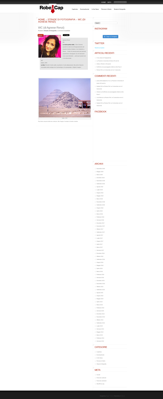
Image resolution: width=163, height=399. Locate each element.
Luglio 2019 (100, 189)
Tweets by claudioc (99, 48)
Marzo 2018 (100, 214)
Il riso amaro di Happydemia (104, 58)
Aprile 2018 (100, 211)
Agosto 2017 (100, 235)
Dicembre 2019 (101, 177)
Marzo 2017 (100, 247)
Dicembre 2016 (101, 253)
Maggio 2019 (100, 196)
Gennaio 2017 (100, 250)
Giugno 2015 (100, 295)
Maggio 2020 (100, 171)
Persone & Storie (106, 9)
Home (103, 2)
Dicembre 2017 (101, 223)
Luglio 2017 (100, 238)
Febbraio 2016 (100, 274)
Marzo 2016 (100, 271)
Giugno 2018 (100, 208)
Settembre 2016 (101, 259)
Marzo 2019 (100, 199)
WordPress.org (100, 384)
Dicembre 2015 (101, 280)
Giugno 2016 (100, 262)
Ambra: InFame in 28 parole (104, 64)
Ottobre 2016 (100, 256)
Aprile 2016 (100, 268)
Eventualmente (84, 9)
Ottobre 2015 (100, 286)
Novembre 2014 (101, 317)
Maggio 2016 (100, 265)
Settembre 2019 (101, 183)
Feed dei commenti (101, 381)
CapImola (75, 9)
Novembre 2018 (101, 202)
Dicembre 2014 (101, 314)
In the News (95, 9)
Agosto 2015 (100, 292)
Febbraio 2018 (100, 217)
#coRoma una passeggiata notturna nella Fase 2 (109, 67)
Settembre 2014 (101, 323)
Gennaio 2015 (100, 311)
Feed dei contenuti (101, 377)
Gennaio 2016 (100, 277)
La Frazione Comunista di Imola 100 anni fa (108, 61)
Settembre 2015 (101, 289)
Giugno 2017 (100, 241)
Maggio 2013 (100, 332)
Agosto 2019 (100, 186)
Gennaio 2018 (100, 220)
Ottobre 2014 (100, 320)
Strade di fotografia (119, 9)
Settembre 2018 (101, 205)
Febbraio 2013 (100, 338)
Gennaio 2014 (100, 329)
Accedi (98, 374)
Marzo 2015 (100, 304)
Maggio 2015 (100, 298)
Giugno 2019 (100, 192)
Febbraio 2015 (100, 307)
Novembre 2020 (101, 168)
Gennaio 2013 (100, 341)
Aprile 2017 (100, 244)
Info (109, 2)
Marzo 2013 (100, 335)
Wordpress (122, 396)
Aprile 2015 (100, 301)
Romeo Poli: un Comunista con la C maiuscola (108, 70)
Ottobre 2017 (100, 229)
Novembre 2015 (101, 283)
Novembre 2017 (101, 226)
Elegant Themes (109, 396)
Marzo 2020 (100, 174)
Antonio (99, 92)
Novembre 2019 (101, 180)
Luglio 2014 (100, 326)
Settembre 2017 (101, 232)
